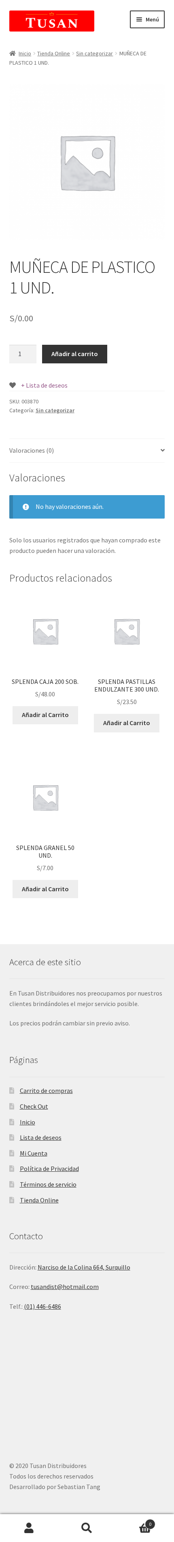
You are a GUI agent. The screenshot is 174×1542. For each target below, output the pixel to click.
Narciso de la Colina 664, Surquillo (84, 1267)
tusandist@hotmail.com (65, 1287)
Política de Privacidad (49, 1168)
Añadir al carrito (74, 354)
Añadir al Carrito (45, 715)
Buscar (87, 1528)
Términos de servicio (48, 1184)
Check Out (34, 1106)
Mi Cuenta (33, 1153)
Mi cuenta (29, 1528)
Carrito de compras (46, 1090)
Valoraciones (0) (31, 450)
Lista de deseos (41, 1137)
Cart (134, 1521)
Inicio (25, 53)
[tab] (87, 451)
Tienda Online (53, 53)
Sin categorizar (94, 53)
